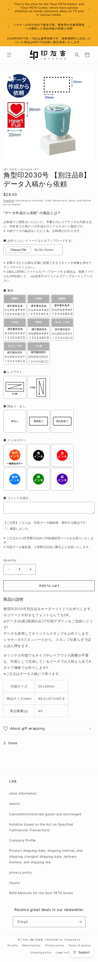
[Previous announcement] (8, 9)
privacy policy (20, 872)
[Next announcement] (90, 9)
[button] (9, 55)
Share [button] (12, 743)
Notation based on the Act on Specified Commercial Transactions (41, 827)
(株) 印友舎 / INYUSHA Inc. (47, 939)
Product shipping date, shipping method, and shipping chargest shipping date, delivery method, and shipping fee (46, 856)
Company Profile (22, 840)
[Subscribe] (80, 921)
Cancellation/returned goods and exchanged (45, 814)
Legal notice (64, 952)
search (14, 804)
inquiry (14, 883)
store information (22, 793)
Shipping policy (41, 952)
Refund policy (31, 945)
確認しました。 (20, 528)
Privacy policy (54, 945)
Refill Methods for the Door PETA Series (41, 893)
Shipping (8, 200)
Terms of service (79, 945)
